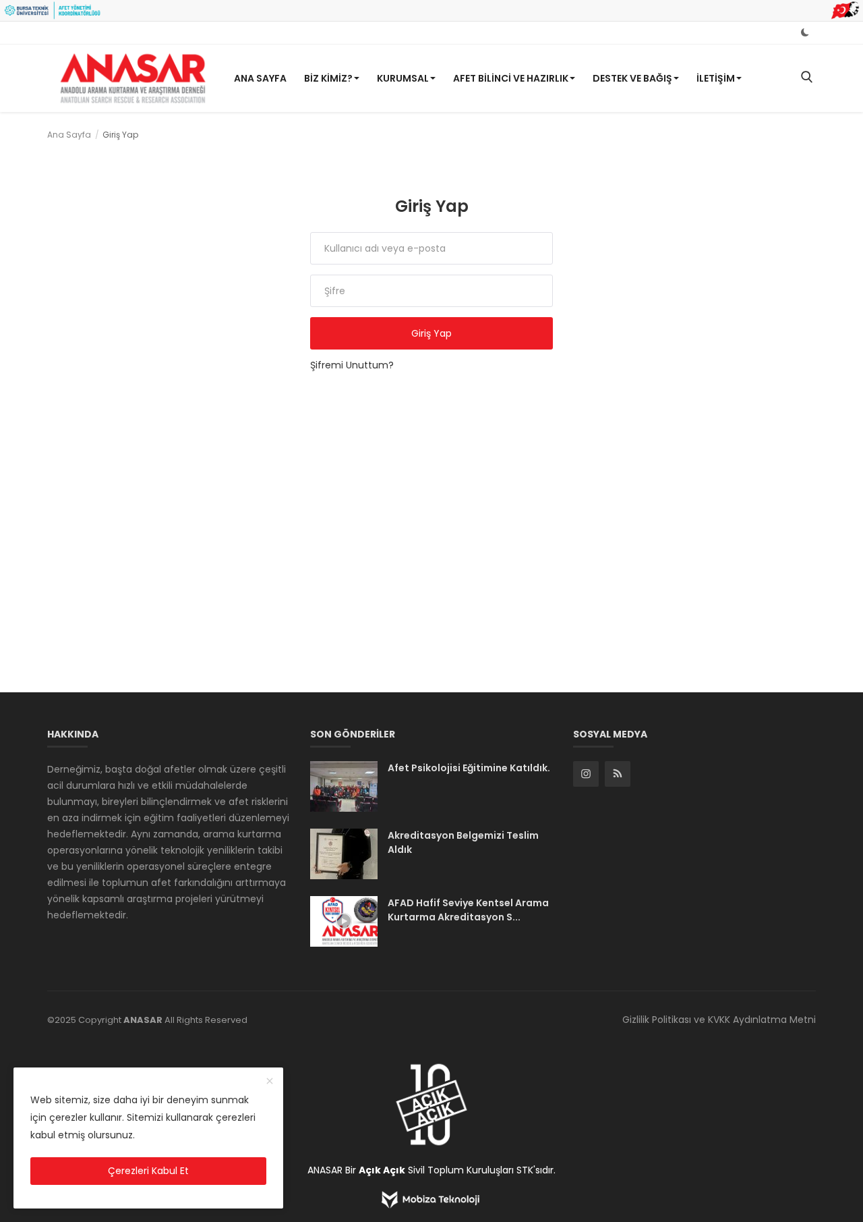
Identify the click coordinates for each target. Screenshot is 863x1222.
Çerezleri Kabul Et (148, 1170)
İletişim (715, 78)
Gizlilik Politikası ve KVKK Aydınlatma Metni (719, 1019)
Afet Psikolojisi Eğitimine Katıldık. (469, 768)
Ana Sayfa (260, 78)
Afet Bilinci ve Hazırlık (510, 78)
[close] (269, 1081)
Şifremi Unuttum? (352, 365)
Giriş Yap (431, 333)
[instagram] (586, 774)
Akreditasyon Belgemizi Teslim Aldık (463, 842)
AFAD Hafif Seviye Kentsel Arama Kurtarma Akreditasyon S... (468, 910)
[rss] (617, 774)
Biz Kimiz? (328, 78)
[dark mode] (805, 32)
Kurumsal (403, 78)
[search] (806, 78)
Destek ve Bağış (632, 78)
